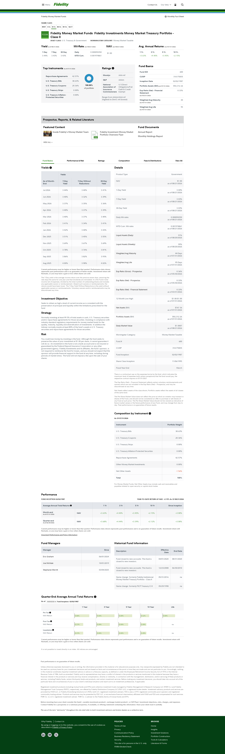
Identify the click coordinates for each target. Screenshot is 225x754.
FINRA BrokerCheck (122, 746)
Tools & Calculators (159, 739)
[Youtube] (50, 735)
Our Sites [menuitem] (165, 5)
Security (117, 739)
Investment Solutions (160, 732)
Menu (47, 5)
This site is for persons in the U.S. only (130, 743)
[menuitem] (46, 5)
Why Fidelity (46, 721)
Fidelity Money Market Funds (53, 16)
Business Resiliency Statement (127, 736)
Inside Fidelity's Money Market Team (71, 132)
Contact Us (152, 5)
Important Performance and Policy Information (59, 535)
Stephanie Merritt (50, 569)
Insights (154, 729)
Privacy (117, 729)
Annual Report (145, 132)
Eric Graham (48, 556)
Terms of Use (120, 726)
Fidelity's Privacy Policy (62, 727)
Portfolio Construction (160, 736)
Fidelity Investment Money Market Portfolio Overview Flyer (116, 133)
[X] (56, 735)
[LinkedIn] (43, 735)
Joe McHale (48, 563)
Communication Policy (124, 732)
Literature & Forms (159, 743)
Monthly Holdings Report (150, 136)
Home (153, 726)
